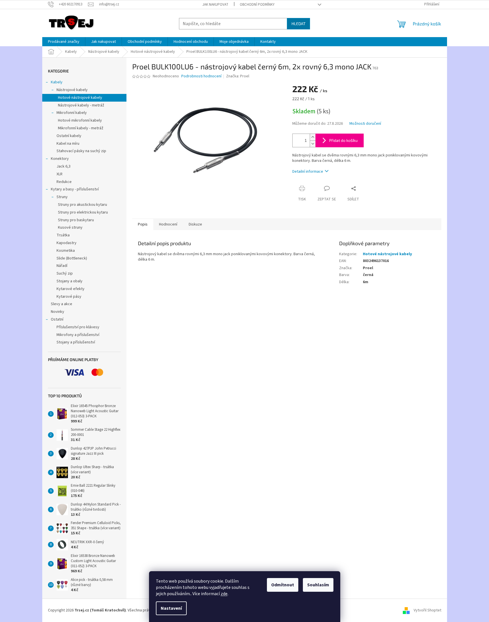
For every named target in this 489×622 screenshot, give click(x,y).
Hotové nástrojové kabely (80, 97)
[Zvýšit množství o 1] (312, 137)
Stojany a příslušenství (76, 342)
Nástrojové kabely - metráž (81, 105)
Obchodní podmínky (257, 4)
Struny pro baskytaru (76, 220)
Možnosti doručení (365, 123)
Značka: (237, 76)
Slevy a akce (61, 304)
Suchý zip (65, 273)
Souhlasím (318, 585)
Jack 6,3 (64, 166)
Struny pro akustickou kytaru (82, 205)
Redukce (64, 182)
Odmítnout (282, 585)
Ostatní (57, 319)
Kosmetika (66, 250)
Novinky (57, 312)
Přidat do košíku (343, 140)
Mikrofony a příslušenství (78, 335)
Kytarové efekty (70, 289)
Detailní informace (307, 171)
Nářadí (62, 266)
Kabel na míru (68, 143)
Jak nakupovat (215, 4)
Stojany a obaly (69, 281)
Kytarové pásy (69, 296)
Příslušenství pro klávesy (78, 327)
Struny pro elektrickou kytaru (83, 212)
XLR (60, 174)
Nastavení (171, 608)
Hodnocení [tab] (168, 224)
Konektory (60, 159)
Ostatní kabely (69, 136)
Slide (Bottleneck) (72, 258)
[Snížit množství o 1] (312, 143)
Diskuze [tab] (195, 224)
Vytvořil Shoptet (427, 610)
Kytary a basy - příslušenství (75, 189)
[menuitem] (63, 41)
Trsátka (63, 235)
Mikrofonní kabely (72, 113)
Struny (62, 197)
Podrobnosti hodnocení (201, 76)
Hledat (298, 23)
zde (224, 594)
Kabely (57, 82)
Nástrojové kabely (72, 90)
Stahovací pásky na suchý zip (81, 151)
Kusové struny (70, 227)
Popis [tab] (143, 224)
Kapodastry (67, 243)
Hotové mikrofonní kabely (80, 120)
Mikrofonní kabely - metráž (80, 128)
